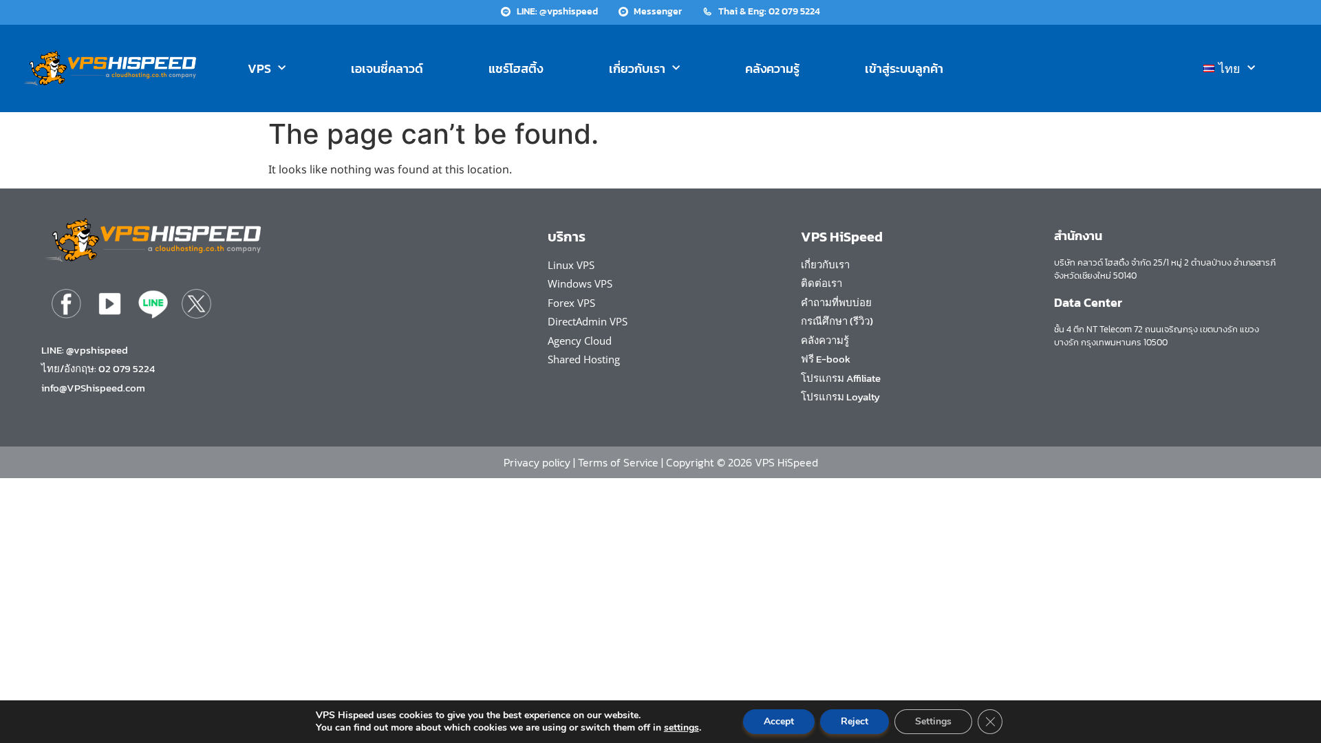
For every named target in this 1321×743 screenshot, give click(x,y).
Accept (779, 721)
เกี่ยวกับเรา (637, 68)
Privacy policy (537, 462)
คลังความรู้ (772, 68)
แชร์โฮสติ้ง (515, 68)
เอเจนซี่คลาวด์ (387, 68)
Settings (933, 721)
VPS (259, 68)
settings (681, 728)
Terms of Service (618, 462)
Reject (854, 721)
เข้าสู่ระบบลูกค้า (904, 68)
